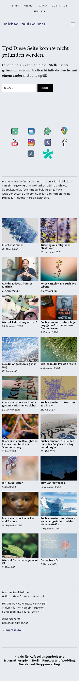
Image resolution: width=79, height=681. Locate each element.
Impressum (13, 630)
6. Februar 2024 (49, 332)
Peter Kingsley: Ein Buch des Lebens (58, 285)
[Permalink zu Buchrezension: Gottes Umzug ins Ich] (59, 388)
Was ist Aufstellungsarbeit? (19, 322)
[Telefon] (15, 135)
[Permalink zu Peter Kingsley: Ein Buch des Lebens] (59, 269)
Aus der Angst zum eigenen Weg (19, 365)
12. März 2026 (10, 249)
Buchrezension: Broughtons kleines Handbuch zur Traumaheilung (19, 444)
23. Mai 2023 (48, 451)
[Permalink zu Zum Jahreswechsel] (59, 468)
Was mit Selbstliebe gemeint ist (20, 562)
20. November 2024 (12, 326)
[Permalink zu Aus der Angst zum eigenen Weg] (20, 349)
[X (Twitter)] (48, 146)
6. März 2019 (9, 567)
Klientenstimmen (12, 245)
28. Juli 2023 (48, 409)
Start (15, 5)
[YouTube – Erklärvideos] (15, 146)
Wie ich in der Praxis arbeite (58, 363)
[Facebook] (64, 146)
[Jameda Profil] (48, 158)
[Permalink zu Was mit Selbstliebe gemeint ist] (20, 545)
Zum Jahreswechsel (53, 482)
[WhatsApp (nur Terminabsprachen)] (48, 135)
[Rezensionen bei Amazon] (31, 158)
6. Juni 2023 (9, 451)
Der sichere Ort (50, 560)
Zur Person (59, 5)
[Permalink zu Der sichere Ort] (59, 545)
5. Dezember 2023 (50, 368)
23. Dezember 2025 (51, 252)
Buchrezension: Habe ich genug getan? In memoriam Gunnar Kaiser (59, 325)
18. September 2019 (12, 525)
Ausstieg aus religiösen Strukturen (55, 247)
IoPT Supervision (12, 482)
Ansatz (28, 5)
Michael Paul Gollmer (25, 24)
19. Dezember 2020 (51, 487)
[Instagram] (31, 146)
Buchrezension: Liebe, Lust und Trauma (18, 520)
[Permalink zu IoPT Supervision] (20, 468)
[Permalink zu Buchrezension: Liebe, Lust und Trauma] (20, 504)
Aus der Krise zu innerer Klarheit (17, 285)
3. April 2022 (9, 487)
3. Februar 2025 (49, 290)
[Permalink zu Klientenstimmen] (20, 230)
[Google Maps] (64, 135)
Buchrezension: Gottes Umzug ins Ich (58, 404)
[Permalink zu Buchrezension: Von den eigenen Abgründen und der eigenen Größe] (59, 504)
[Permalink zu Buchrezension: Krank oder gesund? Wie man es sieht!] (20, 388)
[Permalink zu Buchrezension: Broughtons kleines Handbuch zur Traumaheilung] (20, 426)
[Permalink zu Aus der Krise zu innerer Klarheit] (20, 269)
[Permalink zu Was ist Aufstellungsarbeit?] (20, 307)
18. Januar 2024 (10, 371)
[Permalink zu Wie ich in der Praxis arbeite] (59, 349)
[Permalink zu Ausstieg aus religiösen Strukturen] (59, 230)
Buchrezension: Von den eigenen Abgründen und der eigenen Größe (58, 521)
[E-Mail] (31, 135)
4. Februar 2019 (49, 564)
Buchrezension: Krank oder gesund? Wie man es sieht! (19, 404)
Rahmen (42, 5)
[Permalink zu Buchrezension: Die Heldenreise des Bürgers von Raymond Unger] (59, 426)
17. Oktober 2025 (11, 290)
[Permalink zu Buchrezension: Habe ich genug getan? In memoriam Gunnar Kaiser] (59, 307)
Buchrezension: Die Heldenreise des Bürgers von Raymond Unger (58, 444)
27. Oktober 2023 (11, 409)
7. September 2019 (50, 528)
